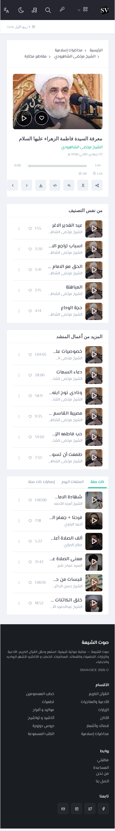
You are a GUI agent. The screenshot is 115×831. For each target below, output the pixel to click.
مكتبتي (103, 760)
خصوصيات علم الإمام (67, 352)
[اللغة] (6, 10)
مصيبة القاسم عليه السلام (65, 413)
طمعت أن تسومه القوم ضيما (65, 455)
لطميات (48, 702)
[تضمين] (54, 185)
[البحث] (48, 10)
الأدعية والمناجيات (95, 702)
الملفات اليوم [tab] (72, 482)
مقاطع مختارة (35, 57)
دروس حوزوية (43, 726)
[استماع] (24, 118)
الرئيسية (96, 50)
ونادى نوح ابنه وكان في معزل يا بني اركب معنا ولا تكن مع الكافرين (65, 393)
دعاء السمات (69, 372)
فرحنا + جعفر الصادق (64, 518)
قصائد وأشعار (98, 726)
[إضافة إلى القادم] (68, 185)
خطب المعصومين (40, 694)
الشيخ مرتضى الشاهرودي (74, 57)
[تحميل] (40, 185)
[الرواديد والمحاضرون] (62, 10)
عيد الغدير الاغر (67, 226)
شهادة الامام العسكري (67, 497)
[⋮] (19, 229)
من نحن (102, 774)
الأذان (104, 718)
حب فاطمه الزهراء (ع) (66, 434)
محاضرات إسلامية (69, 50)
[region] (57, 551)
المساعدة (101, 768)
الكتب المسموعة (41, 734)
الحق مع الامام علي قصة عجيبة (64, 267)
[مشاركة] (96, 185)
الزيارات (103, 710)
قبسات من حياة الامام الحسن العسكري (67, 580)
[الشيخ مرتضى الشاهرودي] (82, 185)
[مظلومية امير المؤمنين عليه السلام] (26, 185)
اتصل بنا (102, 781)
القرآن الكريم (99, 694)
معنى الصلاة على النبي (66, 559)
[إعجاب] (41, 118)
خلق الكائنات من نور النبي (66, 600)
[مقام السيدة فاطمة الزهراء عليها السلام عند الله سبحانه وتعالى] (12, 185)
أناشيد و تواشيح (41, 718)
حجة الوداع (71, 308)
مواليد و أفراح (43, 710)
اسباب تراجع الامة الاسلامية (65, 246)
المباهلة (74, 287)
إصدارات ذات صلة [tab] (41, 482)
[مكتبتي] (34, 10)
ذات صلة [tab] (97, 482)
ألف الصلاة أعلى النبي (65, 538)
